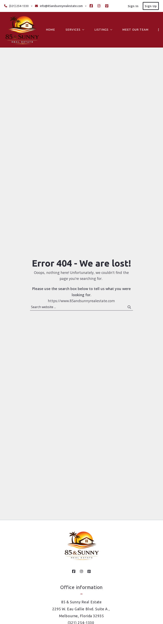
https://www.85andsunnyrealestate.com (81, 300)
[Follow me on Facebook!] (91, 6)
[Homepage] (22, 30)
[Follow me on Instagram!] (99, 6)
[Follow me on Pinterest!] (107, 6)
